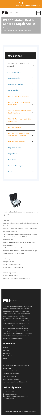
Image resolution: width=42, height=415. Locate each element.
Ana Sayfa (6, 28)
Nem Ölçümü (12, 160)
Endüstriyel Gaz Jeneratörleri (11, 373)
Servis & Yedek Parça (9, 356)
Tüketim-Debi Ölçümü (16, 166)
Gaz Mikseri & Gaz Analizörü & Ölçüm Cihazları (16, 365)
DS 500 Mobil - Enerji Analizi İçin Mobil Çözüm (19, 120)
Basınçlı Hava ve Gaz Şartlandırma (12, 371)
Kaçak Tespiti (13, 154)
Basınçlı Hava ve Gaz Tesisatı (11, 376)
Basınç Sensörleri (14, 78)
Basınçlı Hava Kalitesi (15, 84)
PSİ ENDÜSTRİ (21, 411)
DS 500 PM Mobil (15, 127)
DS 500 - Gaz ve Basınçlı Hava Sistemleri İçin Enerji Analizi (18, 134)
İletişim (5, 358)
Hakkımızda (6, 350)
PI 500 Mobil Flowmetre (17, 142)
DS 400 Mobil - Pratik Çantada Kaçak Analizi (19, 103)
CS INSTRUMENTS (14, 72)
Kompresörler (7, 368)
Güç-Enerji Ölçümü (14, 148)
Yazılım (10, 172)
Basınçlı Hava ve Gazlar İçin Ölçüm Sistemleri (18, 65)
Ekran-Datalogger (14, 90)
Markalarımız (6, 353)
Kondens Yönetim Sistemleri (11, 379)
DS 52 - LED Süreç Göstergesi (19, 96)
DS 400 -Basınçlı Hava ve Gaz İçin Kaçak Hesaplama (19, 111)
